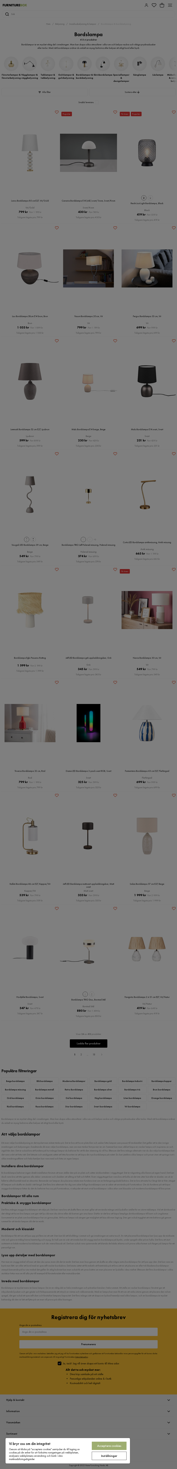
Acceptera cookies (109, 1446)
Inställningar (109, 1456)
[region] (68, 1450)
